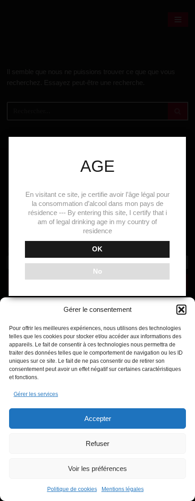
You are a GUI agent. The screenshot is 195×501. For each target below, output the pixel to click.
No (97, 271)
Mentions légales (123, 489)
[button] (181, 309)
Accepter (97, 418)
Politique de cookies (72, 489)
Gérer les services (36, 394)
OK (97, 249)
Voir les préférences (97, 468)
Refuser (97, 443)
